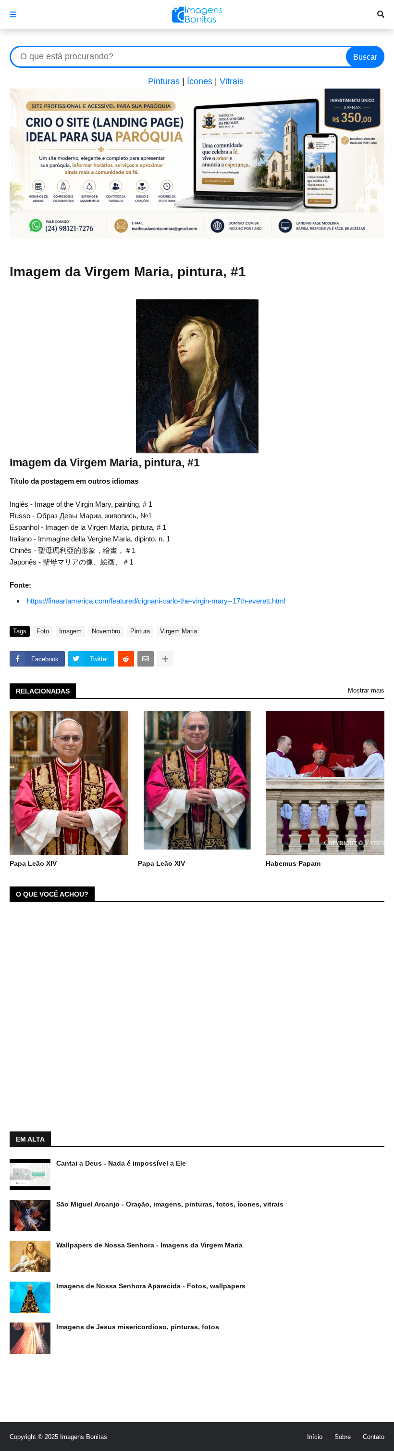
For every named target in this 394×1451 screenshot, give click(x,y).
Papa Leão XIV (33, 863)
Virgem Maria (178, 631)
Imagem (70, 631)
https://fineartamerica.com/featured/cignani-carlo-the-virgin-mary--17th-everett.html (156, 601)
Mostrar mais (366, 690)
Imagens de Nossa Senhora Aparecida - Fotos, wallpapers (151, 1286)
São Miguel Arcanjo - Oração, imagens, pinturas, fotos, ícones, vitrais (169, 1204)
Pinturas (164, 81)
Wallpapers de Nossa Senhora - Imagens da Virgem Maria (149, 1245)
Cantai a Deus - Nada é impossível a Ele (121, 1163)
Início (314, 1436)
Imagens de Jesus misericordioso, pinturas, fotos (137, 1327)
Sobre (342, 1436)
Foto (43, 631)
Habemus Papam (293, 863)
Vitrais (232, 81)
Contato (373, 1436)
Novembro (106, 631)
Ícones (199, 81)
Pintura (140, 631)
